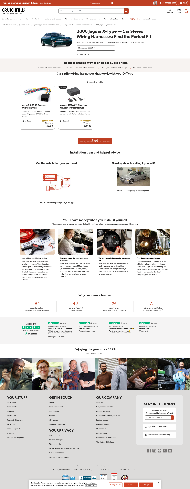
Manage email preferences (59, 457)
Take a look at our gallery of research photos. (133, 191)
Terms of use (90, 466)
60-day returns (95, 3)
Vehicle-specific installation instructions (81, 68)
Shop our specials (14, 429)
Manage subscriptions (15, 438)
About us (99, 402)
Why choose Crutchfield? (105, 407)
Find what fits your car (9, 25)
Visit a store (53, 420)
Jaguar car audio (24, 25)
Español (52, 416)
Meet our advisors (103, 411)
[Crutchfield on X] (165, 451)
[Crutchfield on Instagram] (154, 451)
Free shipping (26, 3)
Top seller (63, 87)
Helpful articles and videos (106, 438)
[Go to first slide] (109, 3)
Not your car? (82, 54)
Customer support (56, 407)
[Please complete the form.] (172, 417)
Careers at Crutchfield (57, 424)
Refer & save (11, 416)
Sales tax (80, 466)
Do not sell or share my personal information (65, 448)
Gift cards (10, 433)
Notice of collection (56, 453)
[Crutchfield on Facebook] (149, 451)
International (54, 411)
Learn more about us (94, 353)
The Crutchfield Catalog (105, 442)
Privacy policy (54, 435)
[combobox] (93, 11)
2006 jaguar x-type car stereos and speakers (77, 25)
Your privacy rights (56, 440)
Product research (102, 420)
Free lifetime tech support (142, 68)
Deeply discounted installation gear (114, 68)
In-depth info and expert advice (49, 68)
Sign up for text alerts (157, 427)
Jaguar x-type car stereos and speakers (46, 25)
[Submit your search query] (126, 11)
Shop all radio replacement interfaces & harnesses (95, 141)
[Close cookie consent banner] (158, 483)
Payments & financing (15, 420)
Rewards (10, 411)
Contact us (53, 402)
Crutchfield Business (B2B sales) (108, 416)
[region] (95, 374)
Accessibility (101, 466)
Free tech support (103, 424)
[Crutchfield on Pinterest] (159, 451)
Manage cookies (55, 444)
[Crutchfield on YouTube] (170, 451)
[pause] (112, 3)
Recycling (11, 424)
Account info (12, 407)
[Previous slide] (81, 3)
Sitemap (110, 466)
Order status (11, 402)
